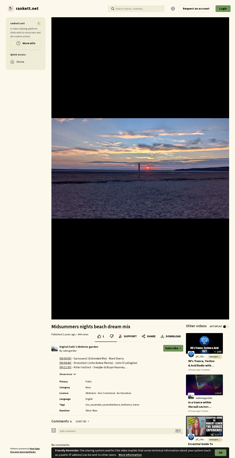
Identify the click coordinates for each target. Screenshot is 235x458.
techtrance (126, 404)
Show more (65, 374)
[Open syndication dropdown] (71, 421)
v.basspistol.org (216, 356)
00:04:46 (65, 363)
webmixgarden (204, 398)
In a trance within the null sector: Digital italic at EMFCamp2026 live (200, 404)
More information (130, 455)
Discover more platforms (23, 452)
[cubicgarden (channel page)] (54, 348)
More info (28, 43)
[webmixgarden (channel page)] (191, 396)
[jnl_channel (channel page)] (191, 354)
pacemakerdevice (111, 404)
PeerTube (35, 448)
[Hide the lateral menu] (39, 23)
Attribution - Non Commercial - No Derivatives (108, 393)
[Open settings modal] (173, 8)
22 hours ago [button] (194, 411)
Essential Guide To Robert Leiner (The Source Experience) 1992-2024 (201, 446)
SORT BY (81, 421)
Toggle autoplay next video (226, 326)
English (89, 399)
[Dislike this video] (111, 336)
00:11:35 (65, 367)
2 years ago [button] (69, 334)
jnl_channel (202, 356)
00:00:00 (65, 359)
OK (221, 453)
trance (136, 404)
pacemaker (96, 404)
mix (87, 404)
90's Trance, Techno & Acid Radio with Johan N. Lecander (201, 363)
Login (223, 9)
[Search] (112, 8)
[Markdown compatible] (178, 431)
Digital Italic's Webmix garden (78, 347)
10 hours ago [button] (194, 369)
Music (88, 387)
